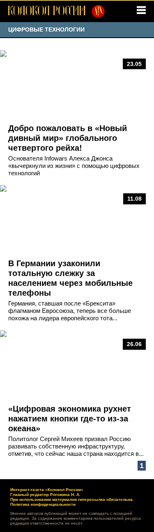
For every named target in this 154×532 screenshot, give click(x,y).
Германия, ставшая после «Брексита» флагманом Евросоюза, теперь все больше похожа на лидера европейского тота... (69, 310)
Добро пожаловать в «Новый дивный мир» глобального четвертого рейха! (67, 138)
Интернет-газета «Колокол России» (46, 489)
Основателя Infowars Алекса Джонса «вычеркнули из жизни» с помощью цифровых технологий (74, 166)
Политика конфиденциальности (43, 504)
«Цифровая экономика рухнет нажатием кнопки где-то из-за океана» (69, 418)
